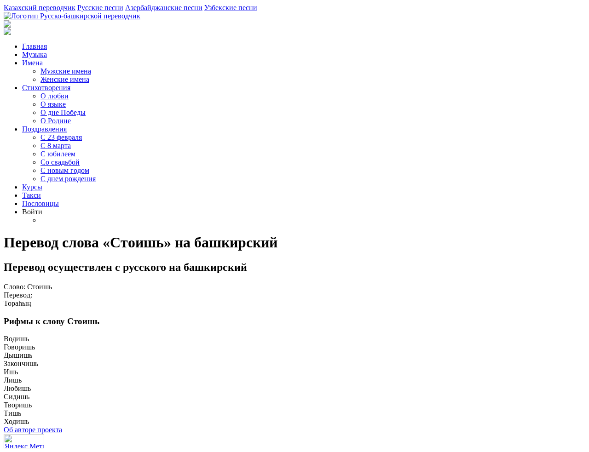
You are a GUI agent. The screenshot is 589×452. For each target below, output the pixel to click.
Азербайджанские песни (163, 7)
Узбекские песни (230, 7)
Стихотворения (46, 88)
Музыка (34, 54)
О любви (54, 96)
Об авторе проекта (33, 430)
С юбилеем (57, 154)
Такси (31, 195)
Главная (34, 46)
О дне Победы (63, 112)
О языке (53, 104)
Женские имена (64, 79)
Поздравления (44, 129)
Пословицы (40, 203)
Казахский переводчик (39, 7)
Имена (32, 63)
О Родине (55, 121)
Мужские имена (65, 71)
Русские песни (100, 7)
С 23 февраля (61, 137)
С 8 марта (55, 145)
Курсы (32, 187)
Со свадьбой (60, 162)
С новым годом (64, 170)
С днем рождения (68, 179)
